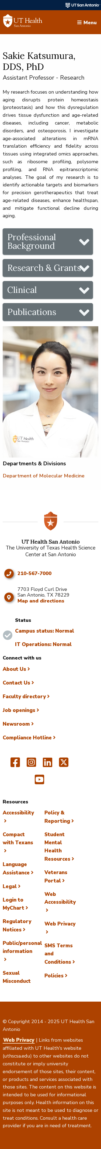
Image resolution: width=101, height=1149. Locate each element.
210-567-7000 (34, 574)
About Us (14, 669)
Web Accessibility (60, 898)
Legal (10, 886)
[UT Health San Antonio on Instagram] (31, 764)
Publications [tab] (31, 311)
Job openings (19, 710)
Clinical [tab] (22, 289)
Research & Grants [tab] (44, 267)
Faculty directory (24, 696)
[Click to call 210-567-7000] (9, 574)
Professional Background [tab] (31, 241)
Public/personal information (22, 947)
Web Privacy (18, 1040)
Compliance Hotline (27, 737)
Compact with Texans (18, 838)
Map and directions (41, 601)
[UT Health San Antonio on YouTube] (39, 781)
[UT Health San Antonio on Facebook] (15, 764)
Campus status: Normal (44, 630)
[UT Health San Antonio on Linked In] (47, 764)
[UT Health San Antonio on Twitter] (63, 764)
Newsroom (16, 724)
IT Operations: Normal (43, 644)
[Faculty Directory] (22, 22)
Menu (90, 22)
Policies (54, 975)
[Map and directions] (9, 597)
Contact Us (16, 682)
